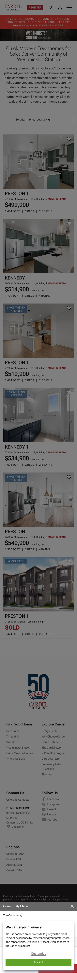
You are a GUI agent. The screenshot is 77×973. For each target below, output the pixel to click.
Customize (38, 953)
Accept (38, 962)
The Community (12, 915)
